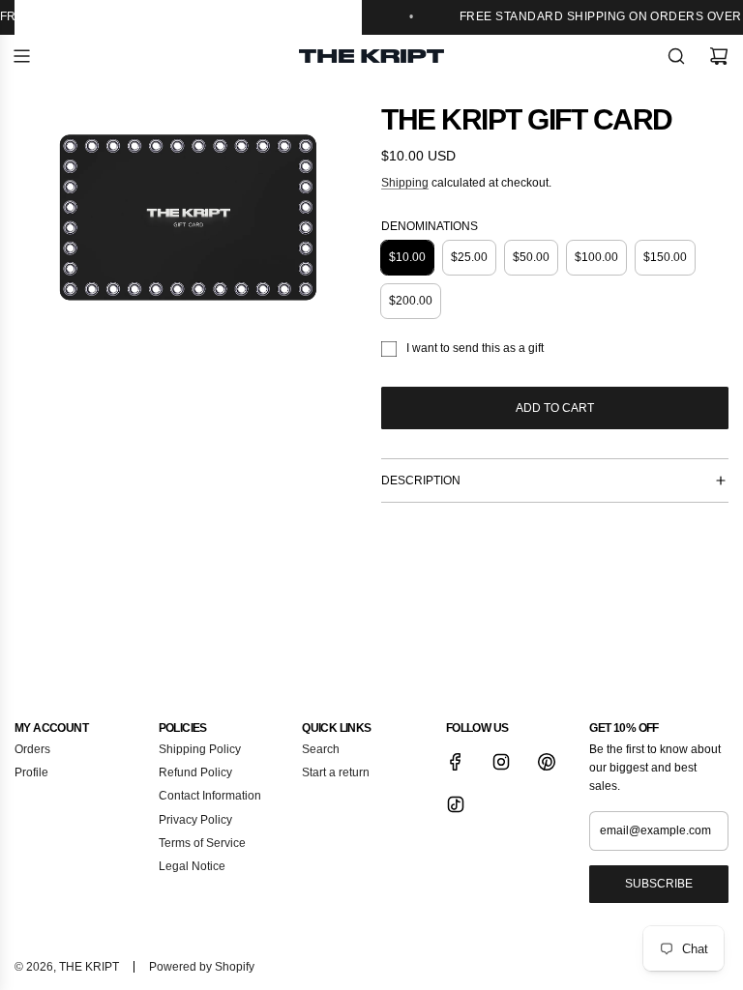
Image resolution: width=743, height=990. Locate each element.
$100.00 (596, 257)
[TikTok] (455, 804)
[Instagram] (501, 762)
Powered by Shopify (201, 967)
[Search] (676, 56)
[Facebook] (455, 762)
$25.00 (469, 257)
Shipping (405, 182)
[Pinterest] (546, 762)
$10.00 (407, 257)
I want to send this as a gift (475, 348)
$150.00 (665, 257)
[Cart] (719, 56)
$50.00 (531, 257)
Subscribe (659, 883)
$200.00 (410, 300)
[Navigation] (21, 56)
